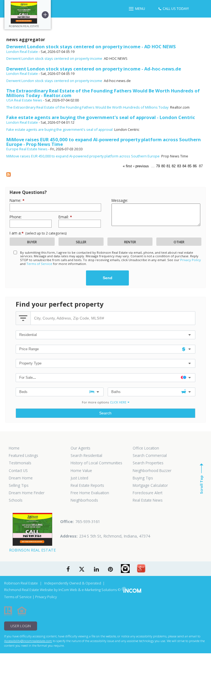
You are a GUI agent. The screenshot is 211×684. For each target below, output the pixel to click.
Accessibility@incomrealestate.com (28, 641)
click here (118, 402)
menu (140, 8)
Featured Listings (23, 455)
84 (184, 166)
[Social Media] (125, 568)
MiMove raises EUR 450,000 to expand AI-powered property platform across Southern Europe (83, 156)
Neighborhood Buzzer (152, 470)
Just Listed (79, 478)
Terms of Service (39, 264)
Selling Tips (19, 485)
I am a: (38, 233)
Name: (16, 200)
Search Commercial (150, 455)
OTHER (179, 242)
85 (189, 166)
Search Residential (86, 455)
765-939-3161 (87, 521)
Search (105, 413)
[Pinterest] (110, 569)
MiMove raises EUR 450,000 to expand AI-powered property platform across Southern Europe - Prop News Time (103, 141)
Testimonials (20, 463)
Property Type (30, 363)
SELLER (81, 242)
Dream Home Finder (27, 493)
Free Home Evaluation (90, 493)
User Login (20, 625)
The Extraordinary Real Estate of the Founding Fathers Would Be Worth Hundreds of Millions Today (87, 107)
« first (127, 166)
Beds (23, 392)
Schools (16, 500)
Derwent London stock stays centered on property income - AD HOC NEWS (91, 46)
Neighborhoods (84, 500)
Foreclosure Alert (147, 493)
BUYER (32, 242)
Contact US (18, 470)
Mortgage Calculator (150, 485)
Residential (28, 335)
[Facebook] (68, 569)
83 (179, 166)
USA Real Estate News (24, 100)
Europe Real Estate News (27, 148)
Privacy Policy (190, 260)
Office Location (146, 448)
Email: (64, 216)
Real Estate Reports (87, 485)
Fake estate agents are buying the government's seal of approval (59, 129)
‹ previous (141, 166)
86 (195, 166)
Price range (29, 349)
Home (14, 448)
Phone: (16, 216)
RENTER (130, 242)
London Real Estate (22, 51)
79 (158, 166)
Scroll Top (201, 484)
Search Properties (148, 463)
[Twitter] (82, 569)
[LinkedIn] (96, 569)
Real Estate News (148, 500)
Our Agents (80, 448)
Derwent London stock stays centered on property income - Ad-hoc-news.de (93, 69)
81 (168, 166)
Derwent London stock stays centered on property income (54, 58)
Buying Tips (143, 478)
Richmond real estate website (28, 589)
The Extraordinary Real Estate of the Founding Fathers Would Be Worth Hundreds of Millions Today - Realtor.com (103, 92)
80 (163, 166)
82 (174, 166)
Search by (23, 318)
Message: (120, 200)
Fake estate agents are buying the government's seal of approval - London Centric (100, 117)
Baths (116, 392)
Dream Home (21, 478)
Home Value (81, 470)
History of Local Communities (96, 463)
